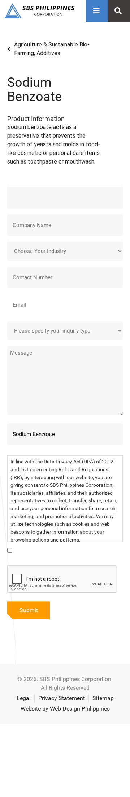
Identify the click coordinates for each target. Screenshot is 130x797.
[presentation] (62, 579)
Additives (48, 53)
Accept (21, 785)
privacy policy (24, 765)
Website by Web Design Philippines (65, 708)
